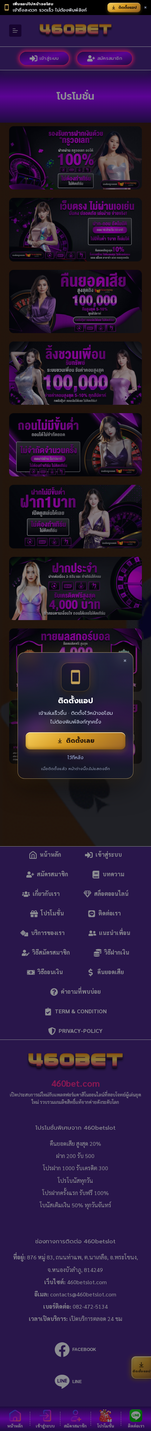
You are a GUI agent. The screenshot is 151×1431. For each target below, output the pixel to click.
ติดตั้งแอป (127, 7)
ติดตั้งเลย (80, 740)
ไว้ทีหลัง (75, 757)
